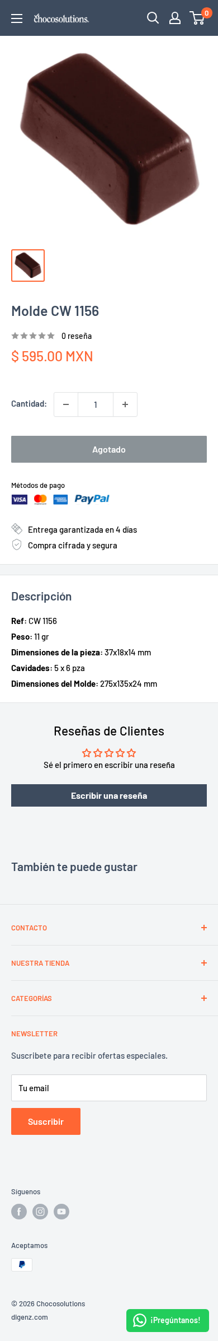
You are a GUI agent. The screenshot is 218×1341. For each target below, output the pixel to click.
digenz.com (29, 1316)
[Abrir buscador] (153, 18)
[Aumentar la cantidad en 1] (125, 404)
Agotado (109, 449)
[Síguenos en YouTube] (61, 1211)
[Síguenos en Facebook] (19, 1211)
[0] (198, 18)
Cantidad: (29, 403)
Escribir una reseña (109, 795)
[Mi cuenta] (175, 18)
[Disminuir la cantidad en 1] (66, 404)
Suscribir (46, 1121)
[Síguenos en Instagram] (40, 1211)
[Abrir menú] (16, 18)
